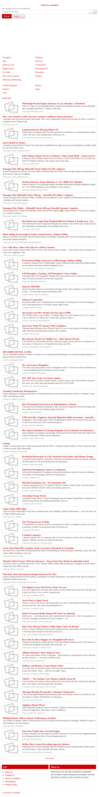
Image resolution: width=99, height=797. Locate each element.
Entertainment (41, 68)
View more (49, 758)
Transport (7, 57)
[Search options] (91, 12)
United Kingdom (10, 85)
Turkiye (6, 89)
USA (5, 93)
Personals (39, 72)
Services (39, 61)
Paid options (10, 781)
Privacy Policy (11, 784)
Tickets (38, 76)
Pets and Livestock (11, 76)
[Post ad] (9, 2)
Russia (38, 85)
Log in (16, 16)
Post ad (7, 16)
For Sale (6, 72)
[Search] (95, 12)
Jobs (4, 61)
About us (9, 772)
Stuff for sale (8, 65)
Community (40, 65)
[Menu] (4, 2)
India (37, 89)
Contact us (9, 775)
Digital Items (8, 68)
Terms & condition (12, 778)
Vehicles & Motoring (12, 79)
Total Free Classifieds (49, 5)
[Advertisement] (50, 37)
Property (39, 57)
